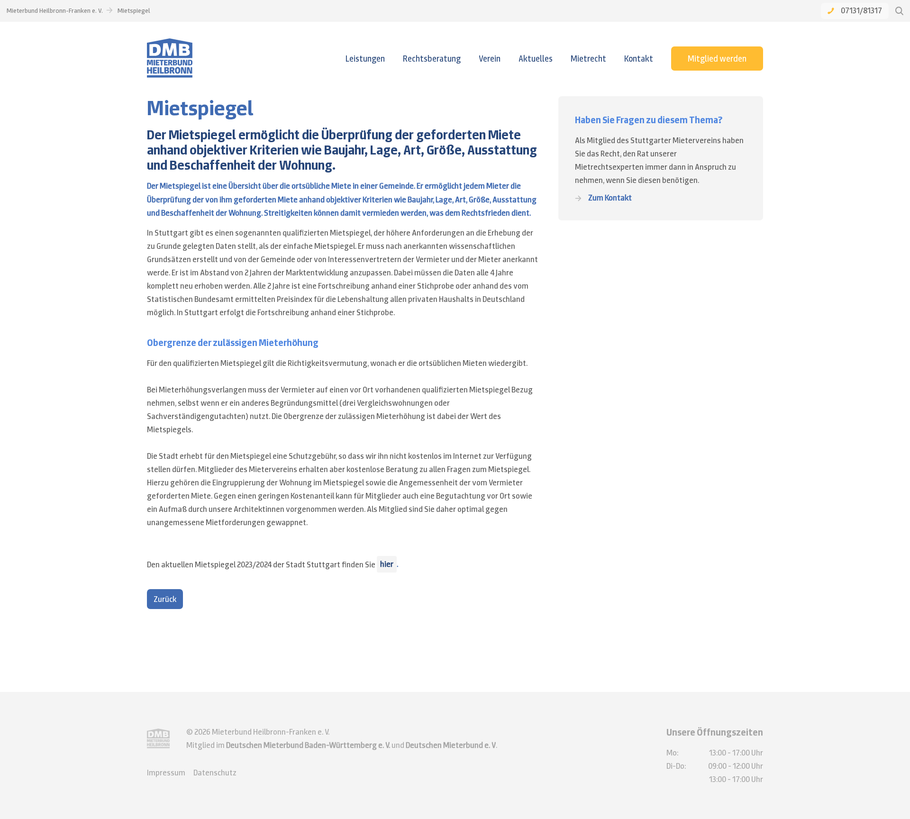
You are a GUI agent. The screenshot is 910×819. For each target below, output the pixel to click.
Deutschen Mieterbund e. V (451, 745)
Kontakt (638, 58)
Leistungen (365, 58)
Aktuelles (536, 58)
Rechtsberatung (432, 58)
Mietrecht (588, 58)
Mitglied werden (717, 58)
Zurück (165, 599)
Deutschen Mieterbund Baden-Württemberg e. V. (308, 745)
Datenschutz (215, 772)
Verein (489, 58)
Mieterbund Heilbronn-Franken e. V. (55, 10)
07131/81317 (861, 10)
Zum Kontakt (610, 198)
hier (386, 564)
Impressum (166, 772)
